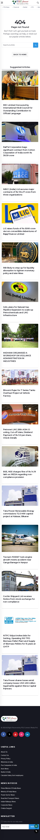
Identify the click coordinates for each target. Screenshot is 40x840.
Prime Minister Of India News (11, 788)
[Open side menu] (2, 3)
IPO (32, 7)
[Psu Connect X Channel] (36, 831)
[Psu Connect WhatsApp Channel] (36, 826)
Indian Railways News (8, 802)
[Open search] (37, 2)
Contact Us (5, 755)
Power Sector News (8, 795)
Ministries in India (7, 762)
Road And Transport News (10, 798)
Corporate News (6, 805)
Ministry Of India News (8, 791)
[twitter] (9, 734)
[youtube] (15, 734)
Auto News (5, 769)
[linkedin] (27, 734)
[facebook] (3, 734)
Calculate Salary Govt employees (12, 775)
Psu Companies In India (9, 765)
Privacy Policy (5, 758)
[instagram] (21, 734)
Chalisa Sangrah (6, 808)
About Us (4, 752)
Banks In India (6, 772)
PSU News (6, 7)
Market (25, 7)
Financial (16, 7)
